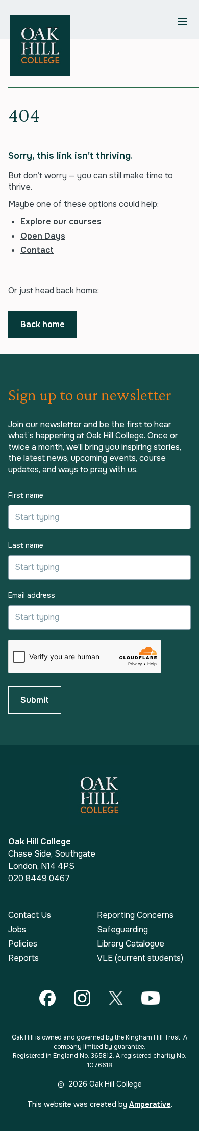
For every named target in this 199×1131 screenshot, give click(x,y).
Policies (22, 944)
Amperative (150, 1104)
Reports (23, 958)
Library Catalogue (130, 944)
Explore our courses (61, 221)
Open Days (42, 235)
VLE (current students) (140, 958)
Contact (37, 250)
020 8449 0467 (39, 878)
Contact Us (29, 915)
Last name (25, 545)
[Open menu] (183, 21)
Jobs (17, 930)
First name (25, 495)
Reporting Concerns (135, 915)
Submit (34, 700)
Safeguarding (122, 930)
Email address (31, 595)
